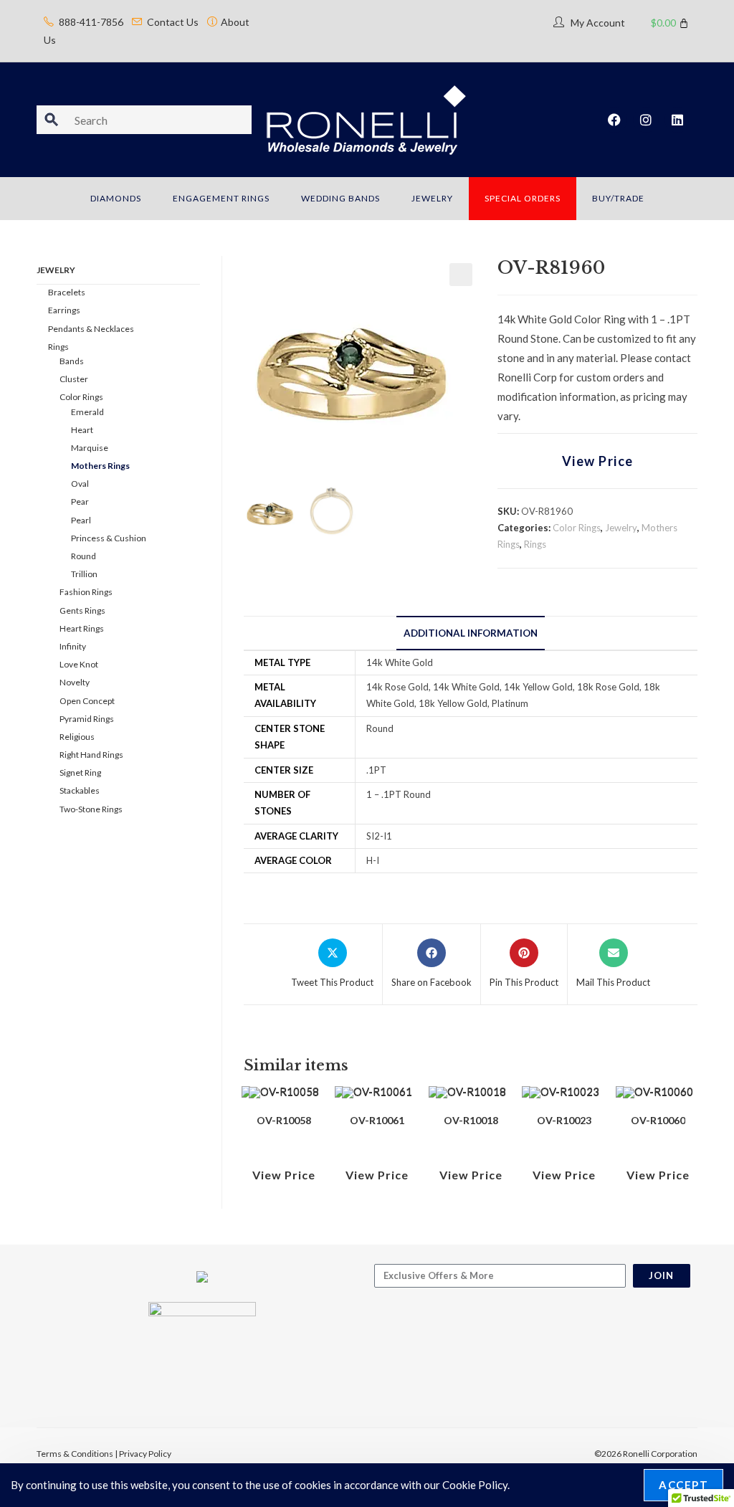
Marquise (89, 447)
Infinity (72, 646)
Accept (683, 1484)
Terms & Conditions (75, 1453)
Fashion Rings (86, 591)
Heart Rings (81, 628)
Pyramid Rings (86, 718)
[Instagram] (646, 120)
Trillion (84, 574)
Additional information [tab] (471, 633)
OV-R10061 (377, 1120)
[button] (460, 274)
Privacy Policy (145, 1453)
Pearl (81, 520)
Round (83, 556)
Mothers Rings (100, 465)
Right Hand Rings (91, 754)
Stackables (79, 790)
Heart (82, 429)
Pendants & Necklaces (91, 328)
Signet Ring (80, 772)
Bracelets (66, 292)
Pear (80, 501)
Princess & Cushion (108, 538)
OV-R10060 (658, 1120)
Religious (77, 736)
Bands (71, 361)
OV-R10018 (471, 1120)
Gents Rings (82, 610)
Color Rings (577, 527)
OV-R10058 (284, 1120)
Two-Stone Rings (91, 809)
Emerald (87, 412)
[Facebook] (614, 120)
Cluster (73, 379)
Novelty (74, 682)
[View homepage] (366, 118)
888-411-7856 (91, 22)
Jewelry (621, 527)
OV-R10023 (564, 1120)
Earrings (64, 310)
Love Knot (78, 664)
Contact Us (173, 22)
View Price (598, 461)
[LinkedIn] (677, 120)
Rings (535, 544)
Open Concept (87, 700)
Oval (80, 483)
